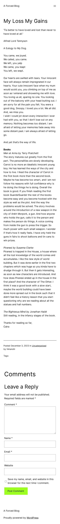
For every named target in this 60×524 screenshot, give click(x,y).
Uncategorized (39, 345)
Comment (10, 404)
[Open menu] (55, 6)
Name (8, 438)
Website (8, 465)
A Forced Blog (11, 5)
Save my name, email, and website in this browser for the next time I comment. (30, 481)
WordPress (32, 517)
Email (8, 451)
